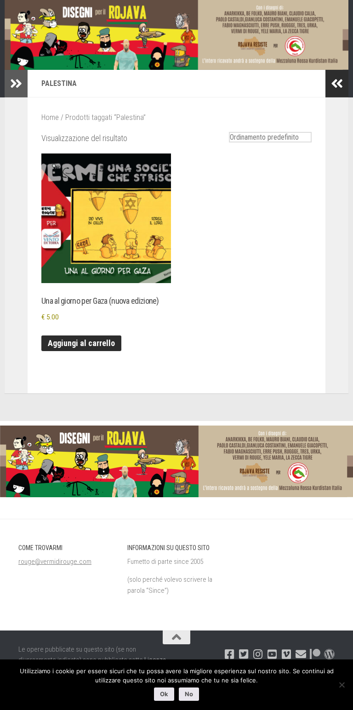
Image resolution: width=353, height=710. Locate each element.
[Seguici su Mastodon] (329, 654)
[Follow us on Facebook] (229, 654)
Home (50, 117)
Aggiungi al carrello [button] (81, 343)
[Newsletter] (301, 654)
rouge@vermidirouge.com (54, 561)
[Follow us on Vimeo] (286, 654)
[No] (341, 684)
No (189, 694)
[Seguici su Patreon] (315, 654)
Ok (164, 694)
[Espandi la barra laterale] (16, 83)
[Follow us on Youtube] (272, 654)
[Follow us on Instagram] (258, 654)
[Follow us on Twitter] (244, 654)
